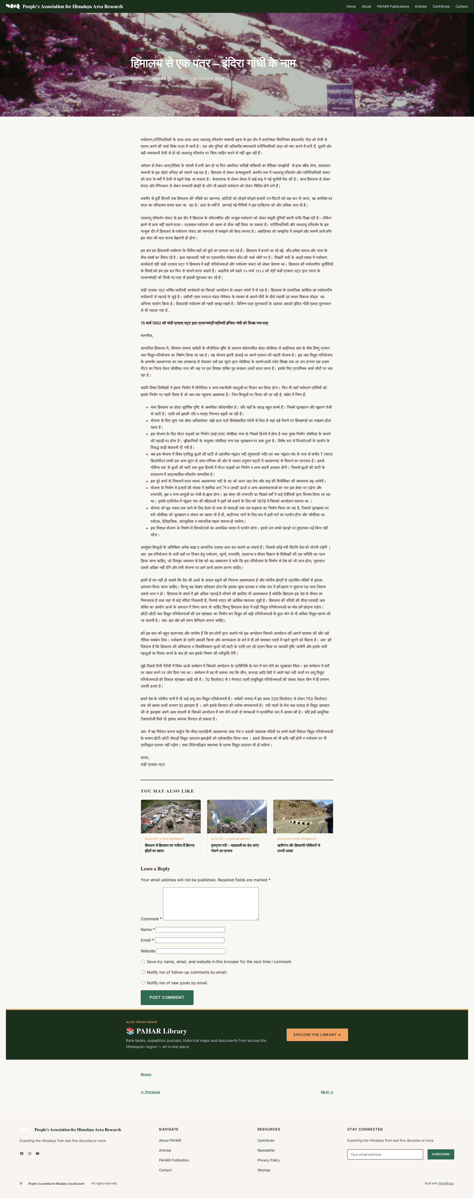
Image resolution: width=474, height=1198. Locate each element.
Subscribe (441, 1154)
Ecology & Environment (154, 50)
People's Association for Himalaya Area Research (73, 6)
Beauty (146, 1074)
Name (148, 929)
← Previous (150, 1092)
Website (148, 950)
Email (147, 940)
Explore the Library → (317, 1035)
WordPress (446, 1183)
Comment (151, 918)
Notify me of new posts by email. (177, 982)
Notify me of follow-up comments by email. (187, 972)
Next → (327, 1092)
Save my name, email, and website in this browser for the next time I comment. (219, 961)
